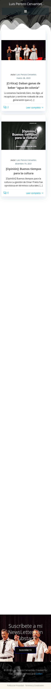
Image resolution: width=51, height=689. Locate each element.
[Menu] (25, 11)
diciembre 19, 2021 (23, 163)
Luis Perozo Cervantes (26, 74)
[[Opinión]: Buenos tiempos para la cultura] (23, 135)
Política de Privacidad (15, 685)
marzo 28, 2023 (23, 78)
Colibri (39, 673)
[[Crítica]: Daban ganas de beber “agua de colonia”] (23, 49)
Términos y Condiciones (34, 685)
